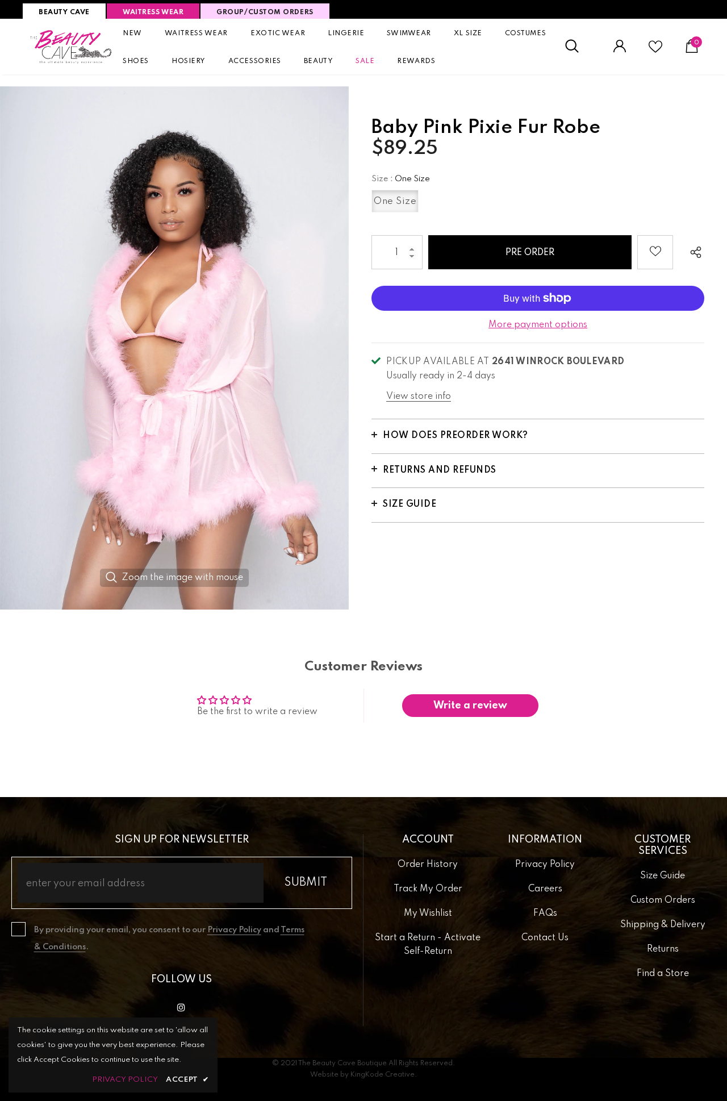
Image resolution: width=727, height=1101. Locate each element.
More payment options (537, 325)
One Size (395, 201)
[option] (174, 348)
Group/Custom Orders (264, 12)
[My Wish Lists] (655, 51)
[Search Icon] (578, 46)
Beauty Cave (64, 12)
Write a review (470, 705)
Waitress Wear (153, 12)
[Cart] (692, 50)
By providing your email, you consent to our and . (169, 938)
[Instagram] (181, 1007)
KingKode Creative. (383, 1074)
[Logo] (71, 46)
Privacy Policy (234, 930)
